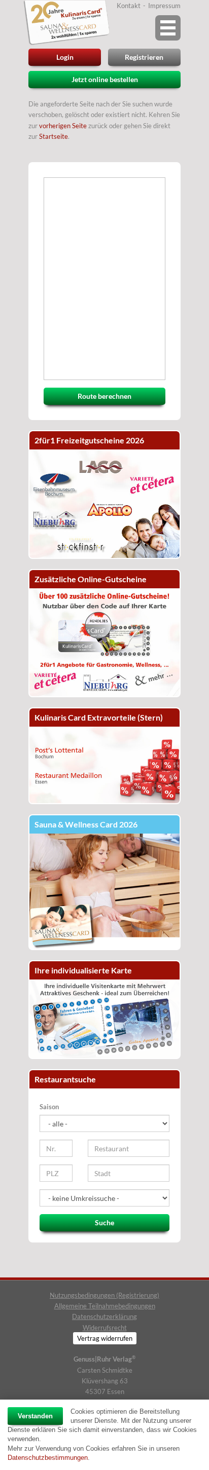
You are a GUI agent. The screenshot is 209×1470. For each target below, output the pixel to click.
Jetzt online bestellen (105, 79)
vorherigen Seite (63, 126)
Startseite (53, 136)
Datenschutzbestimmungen (48, 1457)
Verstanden (35, 1416)
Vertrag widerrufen (104, 1338)
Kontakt (129, 6)
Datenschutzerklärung (104, 1316)
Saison (49, 1107)
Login (65, 57)
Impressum (164, 6)
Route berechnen (104, 396)
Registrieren (144, 57)
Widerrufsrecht (105, 1328)
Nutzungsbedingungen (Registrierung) (104, 1295)
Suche (104, 1222)
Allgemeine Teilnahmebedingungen (104, 1306)
